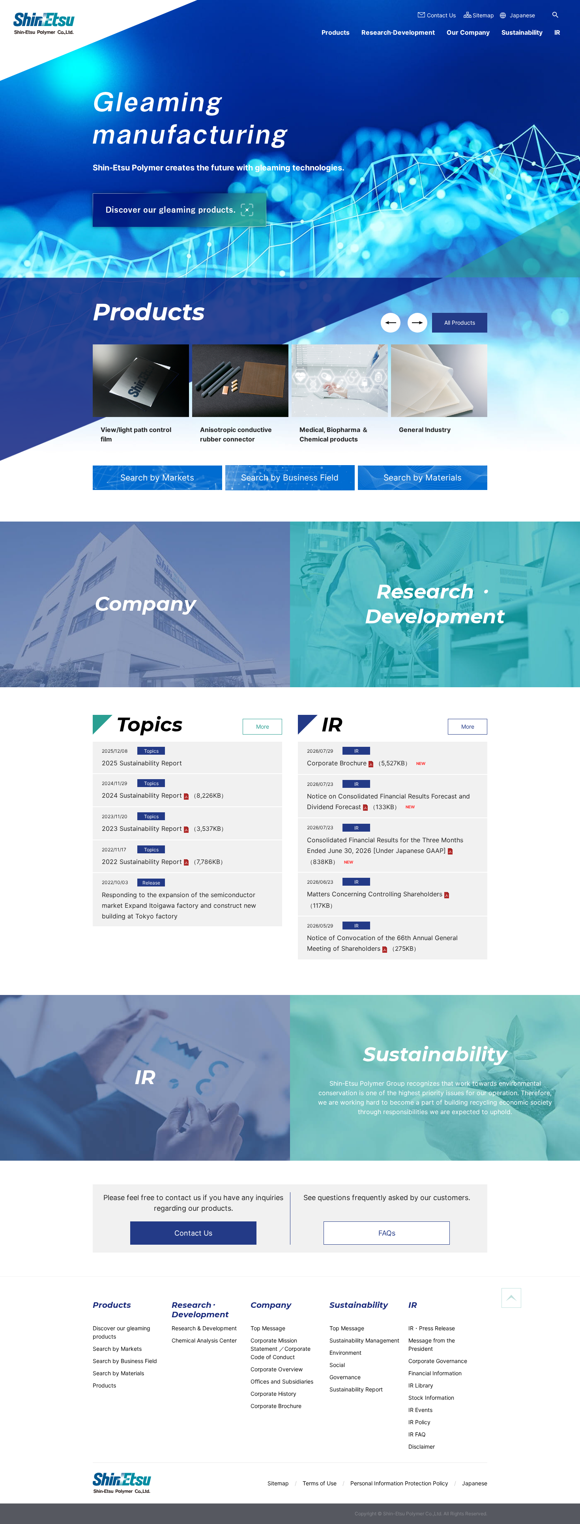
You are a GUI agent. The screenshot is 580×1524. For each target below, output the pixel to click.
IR (145, 1077)
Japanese (522, 15)
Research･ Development (200, 1309)
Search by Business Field (290, 477)
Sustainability (522, 32)
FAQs (386, 1233)
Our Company (468, 32)
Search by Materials (423, 477)
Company (145, 604)
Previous (390, 323)
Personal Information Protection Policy (399, 1483)
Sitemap (483, 15)
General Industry (425, 430)
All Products (459, 322)
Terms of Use (320, 1483)
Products (336, 32)
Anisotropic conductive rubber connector (236, 434)
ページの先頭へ (511, 1298)
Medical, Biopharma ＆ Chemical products (333, 434)
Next (417, 323)
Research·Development (398, 32)
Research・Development (435, 604)
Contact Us (193, 1233)
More (262, 726)
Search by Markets (157, 477)
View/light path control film (136, 434)
